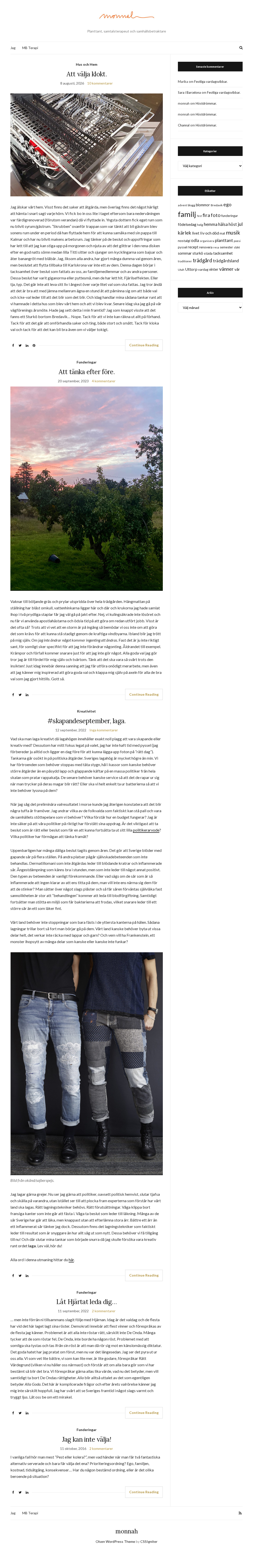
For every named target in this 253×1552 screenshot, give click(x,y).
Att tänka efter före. (87, 372)
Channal (184, 125)
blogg (191, 205)
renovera (205, 247)
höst (233, 224)
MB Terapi (30, 48)
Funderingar (87, 362)
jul (240, 224)
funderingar (229, 216)
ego (227, 204)
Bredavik (217, 205)
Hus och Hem (86, 64)
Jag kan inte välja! (86, 1439)
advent (182, 205)
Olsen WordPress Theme (115, 1541)
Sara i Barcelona (189, 92)
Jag (13, 48)
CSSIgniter (148, 1541)
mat (222, 233)
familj (187, 214)
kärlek (184, 233)
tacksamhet (223, 253)
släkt (237, 247)
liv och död (209, 233)
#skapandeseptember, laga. (86, 721)
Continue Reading (144, 345)
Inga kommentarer (103, 730)
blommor (203, 205)
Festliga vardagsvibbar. (211, 82)
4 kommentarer (103, 381)
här (71, 1259)
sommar (185, 253)
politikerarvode (146, 830)
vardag (203, 269)
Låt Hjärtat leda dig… (86, 1302)
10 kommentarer (100, 83)
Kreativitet (86, 711)
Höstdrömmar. (206, 103)
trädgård (202, 260)
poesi (237, 240)
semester (226, 247)
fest (199, 215)
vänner (226, 269)
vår (237, 269)
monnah (126, 1531)
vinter (213, 269)
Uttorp (191, 269)
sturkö (197, 253)
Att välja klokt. (86, 74)
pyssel (182, 247)
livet (195, 233)
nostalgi (184, 241)
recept (193, 247)
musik (233, 232)
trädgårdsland (226, 260)
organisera (207, 240)
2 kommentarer (103, 1311)
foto (216, 215)
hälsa (223, 224)
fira (206, 215)
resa (216, 247)
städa (208, 253)
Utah (181, 269)
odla (195, 240)
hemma (210, 224)
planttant (224, 240)
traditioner (185, 261)
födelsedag (187, 224)
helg (200, 225)
